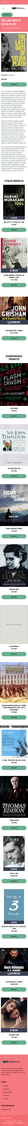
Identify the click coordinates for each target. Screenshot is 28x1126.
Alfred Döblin (14, 646)
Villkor (20, 1121)
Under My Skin (14, 589)
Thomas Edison (14, 820)
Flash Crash (14, 408)
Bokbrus (6, 1089)
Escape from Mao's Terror (14, 528)
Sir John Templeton (14, 468)
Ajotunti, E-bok (14, 1035)
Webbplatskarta (21, 1123)
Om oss (6, 1098)
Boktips (6, 1086)
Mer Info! (14, 84)
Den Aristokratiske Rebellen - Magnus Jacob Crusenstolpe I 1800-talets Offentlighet (14, 707)
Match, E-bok (14, 873)
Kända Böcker (8, 1092)
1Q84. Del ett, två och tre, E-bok (14, 222)
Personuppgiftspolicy (8, 1123)
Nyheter (6, 1095)
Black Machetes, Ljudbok (14, 982)
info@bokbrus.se (5, 2)
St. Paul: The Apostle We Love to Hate (14, 760)
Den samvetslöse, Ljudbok (14, 330)
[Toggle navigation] (3, 8)
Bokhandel (7, 15)
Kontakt (14, 1121)
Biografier (12, 75)
